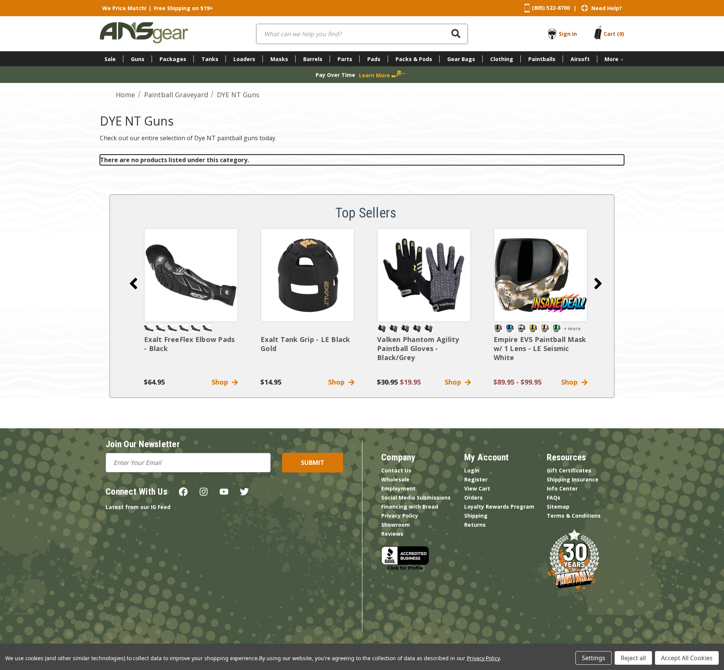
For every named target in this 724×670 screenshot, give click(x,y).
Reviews (392, 533)
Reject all (633, 658)
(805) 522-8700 (551, 7)
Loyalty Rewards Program (499, 506)
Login (471, 470)
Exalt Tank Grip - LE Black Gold (305, 344)
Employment (398, 488)
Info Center (562, 488)
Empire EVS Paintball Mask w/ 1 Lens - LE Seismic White (540, 348)
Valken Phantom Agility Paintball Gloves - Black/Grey (418, 348)
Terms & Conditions (574, 515)
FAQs (553, 497)
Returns (475, 524)
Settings (593, 658)
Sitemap (558, 506)
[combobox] (362, 34)
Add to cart (191, 275)
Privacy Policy (399, 515)
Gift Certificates (569, 470)
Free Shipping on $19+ (183, 8)
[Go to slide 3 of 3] (133, 283)
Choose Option (540, 275)
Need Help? (606, 8)
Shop (222, 381)
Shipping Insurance (572, 479)
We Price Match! (124, 8)
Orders (473, 497)
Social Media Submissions (416, 497)
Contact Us (396, 470)
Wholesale (395, 479)
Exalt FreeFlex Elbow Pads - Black (189, 344)
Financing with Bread (409, 506)
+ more (572, 328)
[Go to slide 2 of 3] (598, 283)
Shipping (476, 515)
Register (476, 479)
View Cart (477, 488)
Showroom (395, 524)
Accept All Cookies (687, 658)
